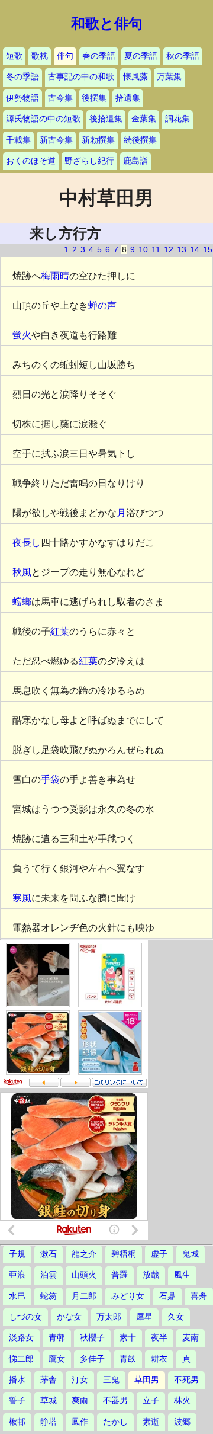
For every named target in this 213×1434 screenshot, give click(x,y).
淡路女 (21, 1337)
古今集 (60, 98)
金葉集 (143, 118)
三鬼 (111, 1379)
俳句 (65, 56)
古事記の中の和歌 (81, 76)
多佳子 (92, 1359)
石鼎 (167, 1296)
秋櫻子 (92, 1337)
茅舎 (48, 1379)
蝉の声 (102, 305)
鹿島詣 (135, 160)
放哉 (151, 1274)
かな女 (69, 1317)
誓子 (17, 1400)
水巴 (17, 1296)
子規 (17, 1254)
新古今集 (56, 140)
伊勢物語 (22, 98)
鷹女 (57, 1359)
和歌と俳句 (107, 23)
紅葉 (59, 631)
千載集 (18, 140)
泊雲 (48, 1274)
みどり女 (127, 1296)
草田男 (146, 1379)
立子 (151, 1400)
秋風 (21, 572)
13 (181, 249)
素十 (128, 1337)
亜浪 (17, 1274)
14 (194, 249)
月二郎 (84, 1296)
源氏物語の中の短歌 (43, 118)
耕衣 (159, 1359)
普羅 (119, 1274)
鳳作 (80, 1421)
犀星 (144, 1317)
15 (207, 249)
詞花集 (177, 118)
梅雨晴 (55, 276)
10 (143, 249)
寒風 (21, 898)
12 (168, 249)
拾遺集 (127, 98)
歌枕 (39, 56)
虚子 (159, 1254)
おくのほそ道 (31, 160)
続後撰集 (140, 140)
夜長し (26, 542)
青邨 (57, 1337)
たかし (115, 1421)
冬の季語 (22, 76)
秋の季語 (182, 56)
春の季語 (98, 56)
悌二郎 (21, 1359)
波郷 (182, 1421)
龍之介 (84, 1254)
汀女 (80, 1379)
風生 (182, 1274)
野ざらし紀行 (89, 160)
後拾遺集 (105, 118)
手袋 (50, 779)
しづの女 (25, 1317)
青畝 (128, 1359)
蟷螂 (21, 602)
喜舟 (199, 1296)
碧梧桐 (123, 1254)
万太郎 (108, 1317)
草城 (48, 1400)
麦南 (190, 1337)
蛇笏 (48, 1296)
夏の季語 (140, 56)
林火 (182, 1400)
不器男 (115, 1400)
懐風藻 (135, 76)
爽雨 (80, 1400)
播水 (17, 1379)
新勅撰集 (98, 140)
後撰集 (94, 98)
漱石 (48, 1254)
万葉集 (169, 76)
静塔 (48, 1421)
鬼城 (190, 1254)
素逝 (151, 1421)
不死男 (186, 1379)
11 (155, 249)
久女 (175, 1317)
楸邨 (17, 1421)
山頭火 (84, 1274)
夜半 (159, 1337)
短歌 (14, 56)
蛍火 (21, 335)
